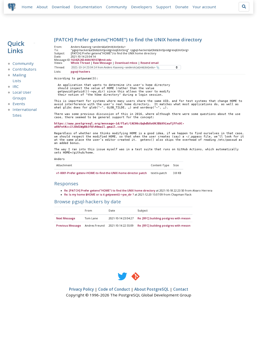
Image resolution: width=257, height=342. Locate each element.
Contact (180, 289)
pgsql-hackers (80, 71)
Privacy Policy (81, 289)
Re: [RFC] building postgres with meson (164, 218)
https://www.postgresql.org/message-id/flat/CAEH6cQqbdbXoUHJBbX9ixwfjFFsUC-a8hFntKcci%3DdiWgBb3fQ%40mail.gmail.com (119, 125)
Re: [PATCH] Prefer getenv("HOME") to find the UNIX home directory (109, 190)
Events (19, 103)
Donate (181, 6)
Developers (141, 6)
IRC (16, 86)
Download (61, 6)
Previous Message (68, 225)
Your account (204, 6)
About (42, 6)
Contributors (24, 69)
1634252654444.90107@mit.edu (91, 60)
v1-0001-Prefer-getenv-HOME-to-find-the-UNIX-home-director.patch (101, 173)
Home (27, 6)
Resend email (150, 63)
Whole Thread (80, 63)
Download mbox (126, 63)
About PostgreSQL (151, 289)
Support (163, 6)
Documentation (88, 6)
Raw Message (102, 63)
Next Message (65, 218)
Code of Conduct (114, 289)
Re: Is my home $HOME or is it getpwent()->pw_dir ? (99, 194)
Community (116, 6)
